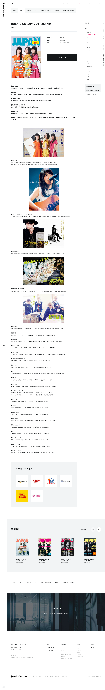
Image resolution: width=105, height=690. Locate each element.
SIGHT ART (89, 45)
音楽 (88, 64)
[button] (98, 529)
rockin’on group (19, 676)
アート (88, 74)
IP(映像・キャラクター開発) (68, 10)
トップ (103, 24)
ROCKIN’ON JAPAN (103, 46)
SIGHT (88, 42)
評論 (88, 69)
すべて (14, 10)
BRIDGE (88, 47)
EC (35, 10)
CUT (88, 37)
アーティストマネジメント (45, 10)
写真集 (88, 71)
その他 (88, 50)
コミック (88, 76)
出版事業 (103, 37)
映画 (88, 79)
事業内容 (103, 30)
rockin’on (89, 32)
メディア (21, 10)
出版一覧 (87, 23)
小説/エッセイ (90, 66)
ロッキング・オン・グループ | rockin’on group (4, 10)
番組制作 (57, 10)
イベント (29, 10)
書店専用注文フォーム (91, 94)
